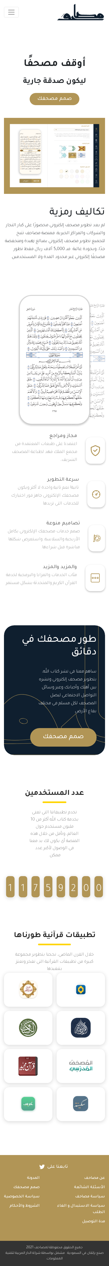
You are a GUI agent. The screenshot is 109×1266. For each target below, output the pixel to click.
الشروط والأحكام (25, 1206)
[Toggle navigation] (11, 12)
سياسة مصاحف (90, 1197)
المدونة (33, 1178)
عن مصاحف (94, 1178)
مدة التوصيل (93, 1222)
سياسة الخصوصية (22, 1197)
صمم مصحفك (54, 99)
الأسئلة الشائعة (89, 1187)
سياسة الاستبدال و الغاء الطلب (81, 1209)
